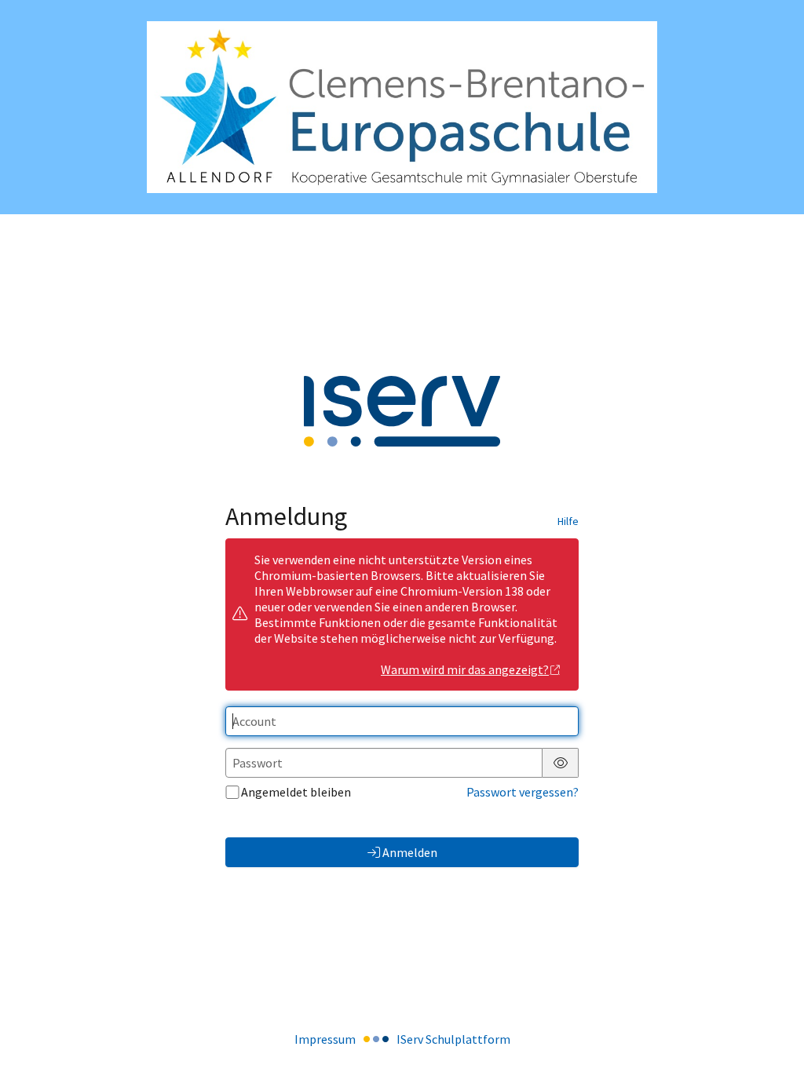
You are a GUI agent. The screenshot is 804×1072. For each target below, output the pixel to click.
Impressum (325, 1039)
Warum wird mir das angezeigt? (465, 669)
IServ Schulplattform (453, 1039)
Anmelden (409, 852)
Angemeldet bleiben (296, 792)
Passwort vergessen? (522, 792)
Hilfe (568, 521)
